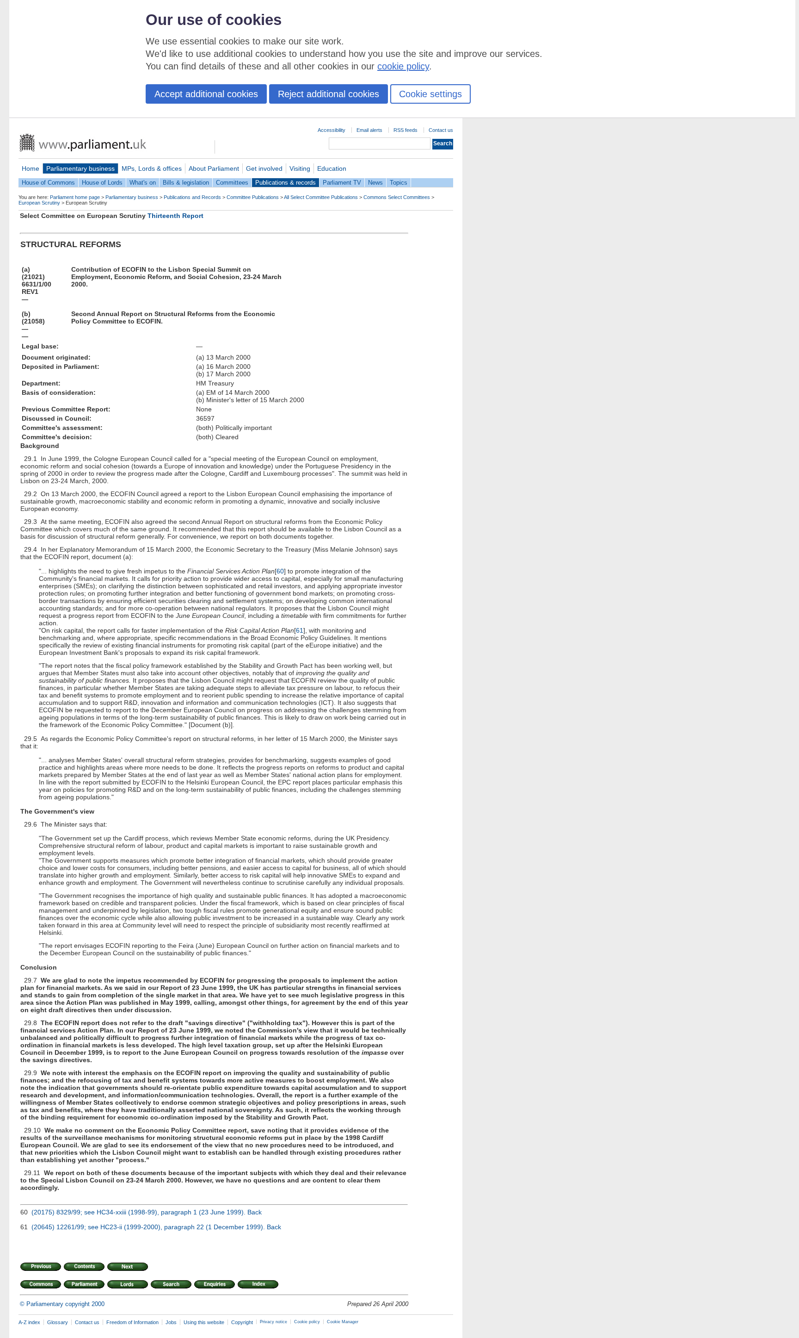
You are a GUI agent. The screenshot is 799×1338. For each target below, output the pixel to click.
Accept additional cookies (206, 94)
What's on (142, 182)
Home (30, 168)
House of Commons (48, 182)
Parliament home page (75, 197)
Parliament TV (342, 182)
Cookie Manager (342, 1321)
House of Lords (102, 182)
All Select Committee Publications (321, 197)
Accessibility (331, 130)
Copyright (242, 1322)
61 (299, 630)
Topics (398, 182)
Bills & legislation (186, 182)
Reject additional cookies (328, 94)
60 (280, 571)
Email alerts (369, 130)
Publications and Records (192, 197)
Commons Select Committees (396, 197)
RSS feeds (405, 130)
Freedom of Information (132, 1322)
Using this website (204, 1322)
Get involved (264, 168)
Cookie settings (430, 94)
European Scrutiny (39, 202)
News (375, 182)
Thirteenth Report (175, 215)
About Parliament (214, 168)
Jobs (171, 1322)
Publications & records (285, 182)
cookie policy (403, 66)
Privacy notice (273, 1321)
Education (331, 168)
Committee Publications (253, 197)
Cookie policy (307, 1321)
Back (254, 1212)
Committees (232, 182)
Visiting (299, 168)
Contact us (441, 130)
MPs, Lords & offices (152, 168)
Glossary (57, 1322)
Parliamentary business (80, 168)
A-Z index (29, 1322)
